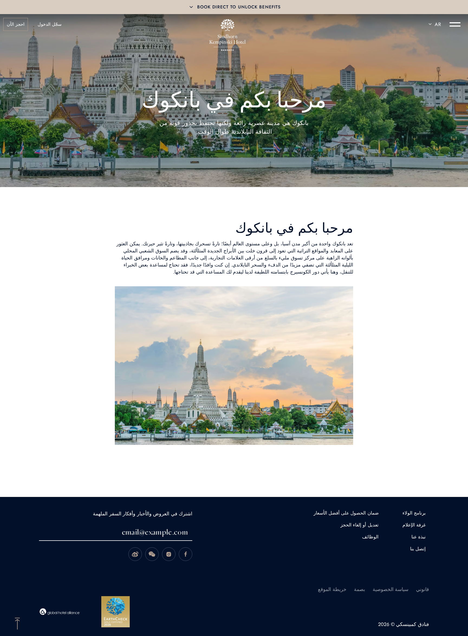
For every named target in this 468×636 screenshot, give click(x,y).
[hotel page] (227, 24)
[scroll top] (17, 622)
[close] (191, 7)
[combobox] (433, 24)
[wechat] (152, 554)
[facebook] (185, 554)
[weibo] (135, 554)
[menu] (455, 24)
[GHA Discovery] (60, 611)
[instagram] (169, 554)
